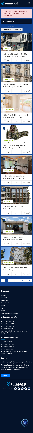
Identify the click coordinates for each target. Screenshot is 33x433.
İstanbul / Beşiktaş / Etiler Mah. (13, 117)
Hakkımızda (4, 297)
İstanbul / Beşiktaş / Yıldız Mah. (13, 86)
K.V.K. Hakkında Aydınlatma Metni (9, 313)
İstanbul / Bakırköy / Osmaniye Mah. (15, 209)
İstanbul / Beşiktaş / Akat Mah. (13, 148)
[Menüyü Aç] (29, 3)
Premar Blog (4, 300)
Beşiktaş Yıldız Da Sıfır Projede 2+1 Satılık (16, 84)
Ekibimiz (3, 295)
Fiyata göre (17, 29)
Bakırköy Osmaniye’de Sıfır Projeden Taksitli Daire (13, 207)
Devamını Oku (5, 375)
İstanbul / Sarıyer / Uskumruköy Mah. (15, 178)
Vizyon (3, 308)
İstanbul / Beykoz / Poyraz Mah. (14, 239)
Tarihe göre (7, 29)
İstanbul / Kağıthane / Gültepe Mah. (15, 56)
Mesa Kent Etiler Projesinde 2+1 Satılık (14, 146)
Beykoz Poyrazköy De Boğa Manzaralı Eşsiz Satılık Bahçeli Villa (16, 237)
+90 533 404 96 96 (9, 323)
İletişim (3, 310)
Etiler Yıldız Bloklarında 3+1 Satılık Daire (15, 115)
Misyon (3, 305)
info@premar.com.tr (9, 328)
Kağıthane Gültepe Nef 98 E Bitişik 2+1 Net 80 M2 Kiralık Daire (15, 54)
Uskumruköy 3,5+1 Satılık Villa (14, 176)
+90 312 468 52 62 (9, 321)
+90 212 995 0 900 (9, 341)
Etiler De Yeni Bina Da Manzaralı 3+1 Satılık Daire (16, 268)
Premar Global (5, 303)
